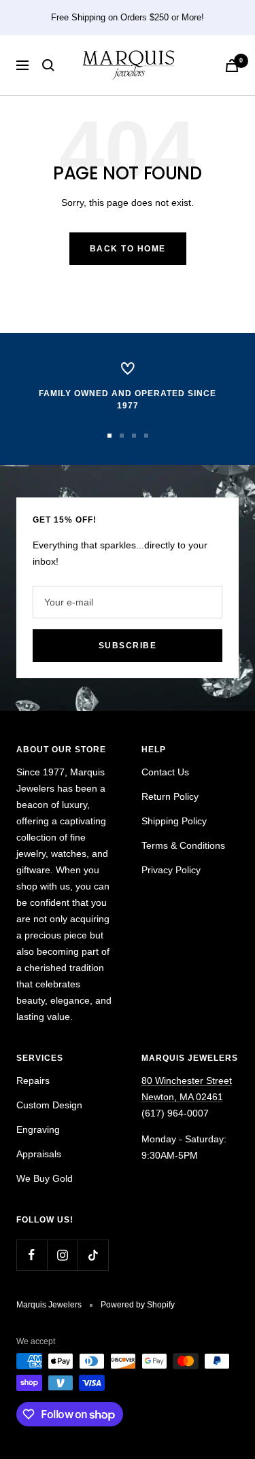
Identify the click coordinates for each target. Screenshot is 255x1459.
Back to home (128, 248)
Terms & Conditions (183, 845)
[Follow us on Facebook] (31, 1255)
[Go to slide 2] (122, 436)
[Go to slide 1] (109, 436)
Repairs (33, 1080)
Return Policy (170, 796)
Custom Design (49, 1105)
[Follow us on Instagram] (62, 1255)
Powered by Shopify (138, 1304)
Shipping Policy (174, 820)
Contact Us (165, 772)
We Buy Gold (44, 1178)
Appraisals (38, 1153)
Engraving (38, 1129)
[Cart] (232, 65)
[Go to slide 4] (146, 436)
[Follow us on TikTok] (93, 1255)
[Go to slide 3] (134, 436)
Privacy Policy (171, 869)
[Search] (48, 65)
